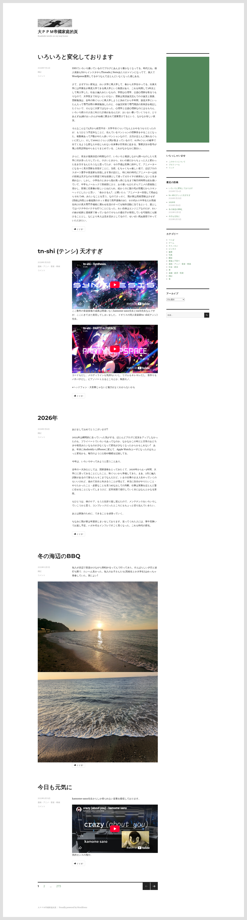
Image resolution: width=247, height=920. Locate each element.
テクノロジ (173, 246)
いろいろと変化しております (76, 56)
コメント (41, 76)
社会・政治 (173, 267)
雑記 (39, 72)
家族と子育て (174, 261)
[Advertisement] (188, 100)
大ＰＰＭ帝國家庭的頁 (58, 31)
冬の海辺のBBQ (59, 555)
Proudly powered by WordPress (73, 907)
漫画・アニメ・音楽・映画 (49, 266)
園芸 (170, 258)
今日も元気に (55, 787)
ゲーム (171, 243)
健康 (170, 252)
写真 (170, 255)
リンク (171, 167)
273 (58, 886)
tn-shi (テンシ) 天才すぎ (70, 251)
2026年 (48, 417)
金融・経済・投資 (176, 273)
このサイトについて (177, 161)
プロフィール (174, 164)
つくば (171, 240)
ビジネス (172, 249)
